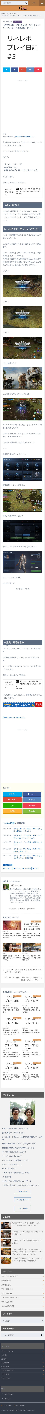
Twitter (22, 909)
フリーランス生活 (9, 1276)
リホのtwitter (23, 1208)
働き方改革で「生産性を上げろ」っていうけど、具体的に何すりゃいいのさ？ (27, 1224)
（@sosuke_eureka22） (22, 136)
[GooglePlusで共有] (22, 69)
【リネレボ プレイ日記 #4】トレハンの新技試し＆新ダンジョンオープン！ (21, 979)
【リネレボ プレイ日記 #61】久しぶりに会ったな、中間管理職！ (28, 857)
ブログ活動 (7, 1302)
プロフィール (7, 1406)
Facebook (31, 909)
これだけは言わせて (10, 1298)
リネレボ (18, 868)
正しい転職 (7, 1289)
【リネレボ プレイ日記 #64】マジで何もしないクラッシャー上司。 (28, 836)
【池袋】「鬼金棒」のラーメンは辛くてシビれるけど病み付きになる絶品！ (27, 1259)
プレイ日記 (27, 868)
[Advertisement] (22, 104)
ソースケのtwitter (22, 1200)
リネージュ (8, 868)
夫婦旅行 (6, 1285)
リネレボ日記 (9, 823)
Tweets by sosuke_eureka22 (14, 717)
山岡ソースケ (16, 885)
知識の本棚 (6, 1293)
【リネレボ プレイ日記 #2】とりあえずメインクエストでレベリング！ (23, 971)
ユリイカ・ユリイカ (16, 1410)
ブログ (36, 868)
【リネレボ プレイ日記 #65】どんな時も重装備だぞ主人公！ (28, 830)
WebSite (13, 909)
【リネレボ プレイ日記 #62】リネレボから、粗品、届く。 (28, 850)
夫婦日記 (6, 1280)
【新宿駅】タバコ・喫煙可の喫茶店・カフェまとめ (27, 1241)
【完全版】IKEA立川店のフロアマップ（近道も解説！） (27, 1233)
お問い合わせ (33, 3)
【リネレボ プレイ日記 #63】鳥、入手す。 (28, 843)
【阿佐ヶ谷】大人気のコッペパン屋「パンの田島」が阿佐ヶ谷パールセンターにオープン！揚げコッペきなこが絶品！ (27, 1251)
